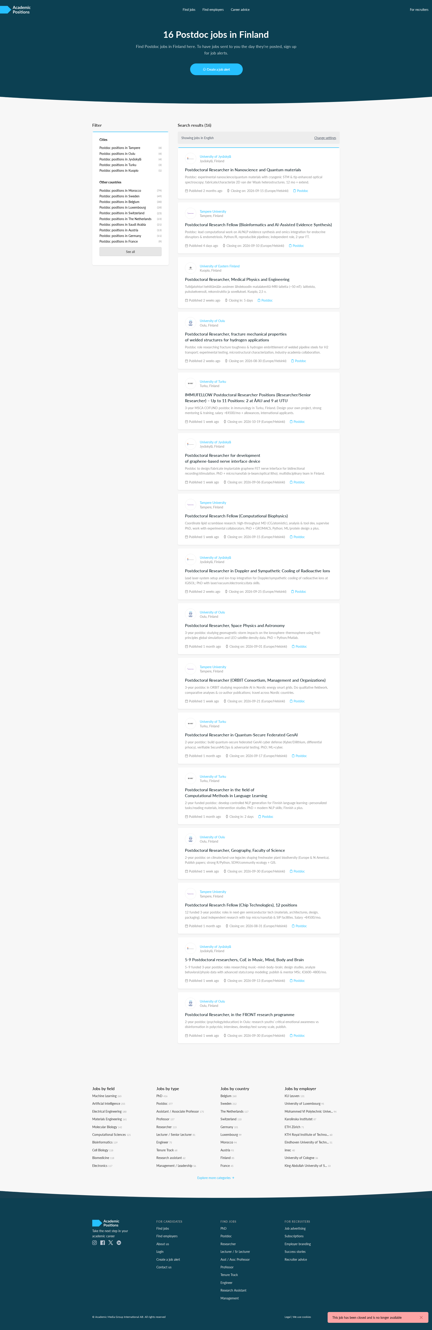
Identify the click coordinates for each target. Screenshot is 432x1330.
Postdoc (302, 190)
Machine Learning (107, 1095)
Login (160, 1251)
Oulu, (204, 325)
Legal (288, 1317)
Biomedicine (103, 1157)
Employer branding (298, 1244)
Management (229, 1298)
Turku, (204, 385)
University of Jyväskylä (215, 156)
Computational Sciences (111, 1134)
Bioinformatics (104, 1142)
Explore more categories (214, 1177)
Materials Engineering (109, 1119)
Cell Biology (102, 1150)
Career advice (240, 9)
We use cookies (302, 1317)
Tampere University (213, 211)
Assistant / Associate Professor (180, 1111)
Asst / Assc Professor (235, 1259)
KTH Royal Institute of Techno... (308, 1134)
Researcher (166, 1127)
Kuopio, (205, 270)
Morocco (228, 1142)
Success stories (295, 1251)
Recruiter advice (296, 1259)
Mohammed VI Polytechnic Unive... (310, 1111)
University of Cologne (301, 1157)
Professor (165, 1119)
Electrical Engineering (109, 1111)
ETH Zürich (294, 1127)
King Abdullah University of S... (308, 1165)
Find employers (213, 9)
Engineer (164, 1142)
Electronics (102, 1165)
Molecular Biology (107, 1127)
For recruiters (419, 9)
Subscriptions (294, 1236)
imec (290, 1150)
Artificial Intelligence (108, 1103)
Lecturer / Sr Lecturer (235, 1251)
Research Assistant (233, 1290)
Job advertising (295, 1228)
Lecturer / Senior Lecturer (175, 1134)
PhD (161, 1095)
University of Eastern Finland (220, 266)
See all (130, 251)
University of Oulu (212, 320)
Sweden (228, 1103)
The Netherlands (234, 1111)
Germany (229, 1127)
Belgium (228, 1095)
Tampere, (206, 215)
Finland (219, 161)
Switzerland (230, 1119)
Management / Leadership (176, 1165)
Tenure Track (166, 1150)
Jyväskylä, (207, 161)
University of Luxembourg (304, 1103)
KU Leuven (294, 1095)
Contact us (163, 1267)
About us (162, 1244)
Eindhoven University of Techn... (308, 1142)
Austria (227, 1150)
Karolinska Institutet (300, 1119)
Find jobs (189, 9)
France (226, 1165)
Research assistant (170, 1157)
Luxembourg (230, 1134)
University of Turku (213, 381)
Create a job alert (218, 69)
